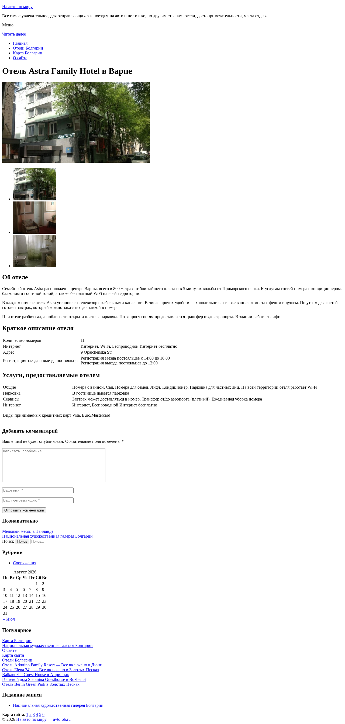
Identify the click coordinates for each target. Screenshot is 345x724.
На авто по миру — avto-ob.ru (43, 719)
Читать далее (14, 34)
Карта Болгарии (27, 53)
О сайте (20, 57)
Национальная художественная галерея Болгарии (47, 536)
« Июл (9, 619)
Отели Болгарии (28, 48)
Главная (20, 43)
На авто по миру (17, 6)
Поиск (8, 541)
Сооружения (24, 563)
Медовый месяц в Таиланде (27, 531)
